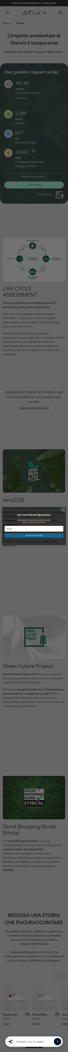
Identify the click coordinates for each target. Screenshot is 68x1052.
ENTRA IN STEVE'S (34, 535)
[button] (10, 1041)
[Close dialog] (63, 510)
